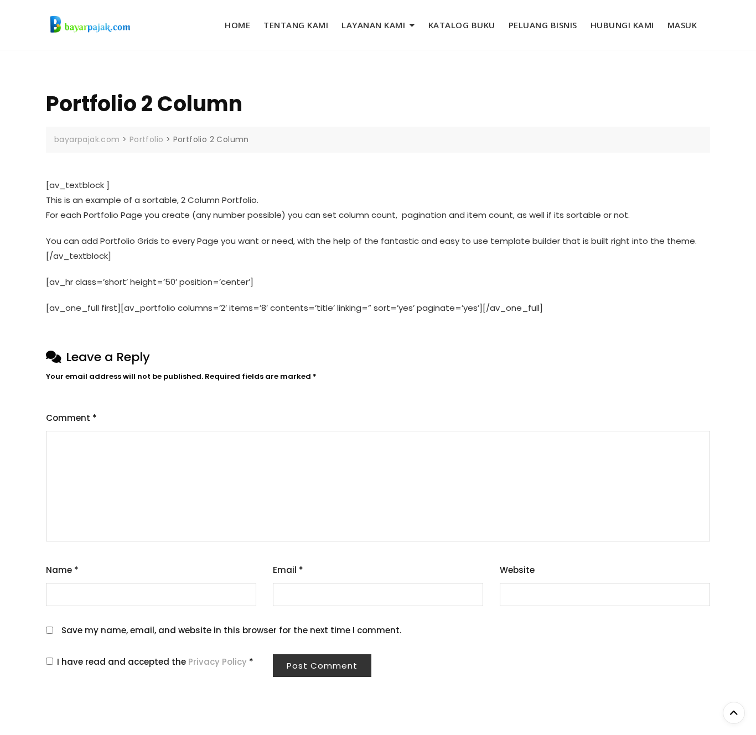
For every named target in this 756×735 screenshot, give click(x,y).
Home (237, 24)
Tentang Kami (295, 24)
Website (517, 570)
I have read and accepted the (155, 662)
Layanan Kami (373, 24)
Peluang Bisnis (543, 24)
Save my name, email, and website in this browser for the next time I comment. (231, 630)
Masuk (682, 24)
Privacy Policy (218, 662)
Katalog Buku (461, 24)
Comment (71, 418)
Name (62, 570)
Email (288, 570)
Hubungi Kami (622, 24)
